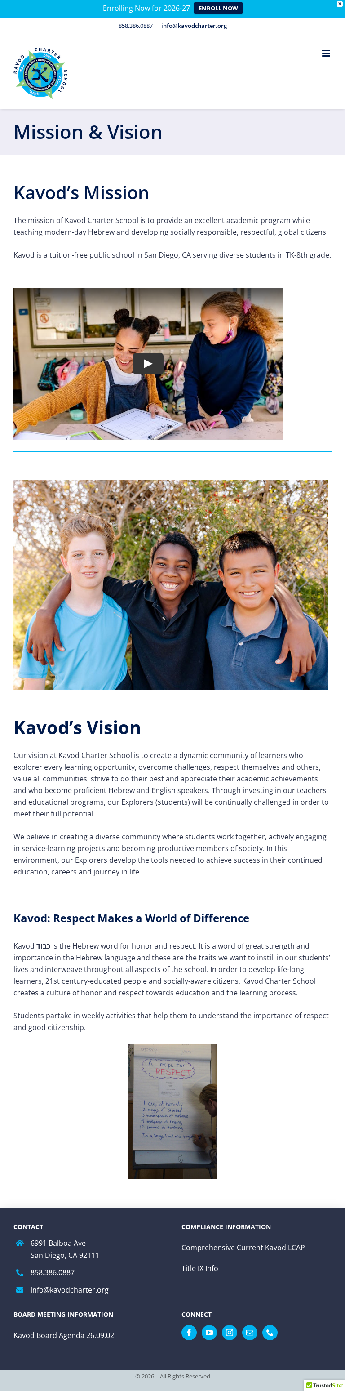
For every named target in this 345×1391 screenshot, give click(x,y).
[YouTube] (209, 1332)
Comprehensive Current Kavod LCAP (243, 1248)
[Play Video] (148, 363)
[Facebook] (189, 1332)
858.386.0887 (53, 1272)
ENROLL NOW (218, 8)
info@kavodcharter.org (194, 26)
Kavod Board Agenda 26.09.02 (63, 1335)
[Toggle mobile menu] (327, 53)
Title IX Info (199, 1268)
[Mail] (249, 1332)
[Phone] (270, 1332)
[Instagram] (229, 1332)
